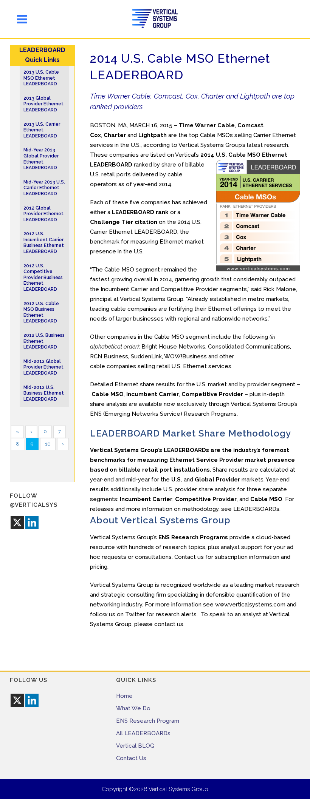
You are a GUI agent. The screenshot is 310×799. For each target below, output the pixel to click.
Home (124, 696)
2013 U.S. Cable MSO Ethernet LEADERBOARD (41, 77)
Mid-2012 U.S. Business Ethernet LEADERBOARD (43, 393)
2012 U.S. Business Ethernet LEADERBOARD (44, 341)
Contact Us (131, 758)
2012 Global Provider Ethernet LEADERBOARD (43, 213)
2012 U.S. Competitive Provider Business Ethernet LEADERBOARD (43, 277)
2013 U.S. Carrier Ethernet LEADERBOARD (41, 130)
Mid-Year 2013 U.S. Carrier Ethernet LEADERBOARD (44, 187)
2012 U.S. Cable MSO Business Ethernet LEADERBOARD (41, 312)
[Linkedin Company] (32, 522)
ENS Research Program (147, 721)
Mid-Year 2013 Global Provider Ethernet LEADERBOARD (41, 158)
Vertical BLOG (135, 746)
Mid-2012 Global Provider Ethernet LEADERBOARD (43, 367)
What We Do (133, 708)
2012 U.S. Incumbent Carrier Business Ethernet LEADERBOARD (43, 242)
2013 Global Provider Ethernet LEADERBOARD (43, 104)
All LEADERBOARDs (143, 733)
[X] (17, 522)
